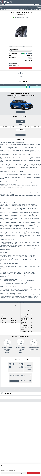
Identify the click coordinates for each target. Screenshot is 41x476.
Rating (14, 380)
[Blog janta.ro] (39, 7)
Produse (6, 9)
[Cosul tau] (28, 7)
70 (36, 87)
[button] (32, 7)
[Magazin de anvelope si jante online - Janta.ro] (20, 1)
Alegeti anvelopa (12, 9)
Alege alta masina (20, 111)
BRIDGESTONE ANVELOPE (12, 397)
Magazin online (4, 4)
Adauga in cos (20, 67)
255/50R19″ (36, 126)
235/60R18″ (20, 121)
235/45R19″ (15, 126)
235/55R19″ (26, 126)
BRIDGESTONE (20, 9)
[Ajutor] (35, 7)
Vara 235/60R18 (8, 393)
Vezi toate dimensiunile (20, 134)
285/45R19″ (21, 129)
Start (1, 9)
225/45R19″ (5, 126)
